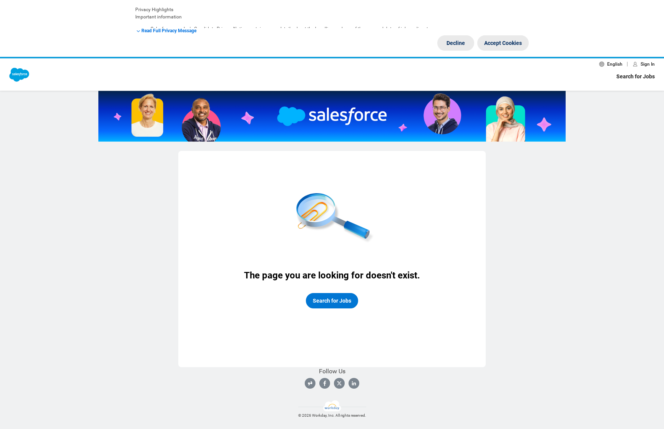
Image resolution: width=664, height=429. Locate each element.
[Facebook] (324, 383)
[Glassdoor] (310, 383)
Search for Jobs (635, 76)
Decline (456, 43)
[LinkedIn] (354, 383)
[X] (339, 383)
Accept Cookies (503, 43)
